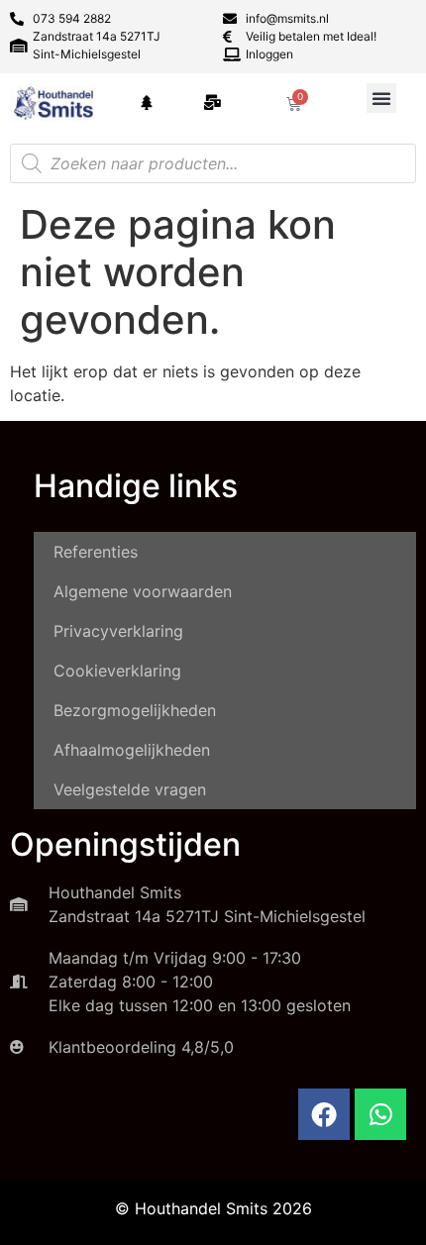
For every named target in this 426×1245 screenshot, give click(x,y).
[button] (381, 98)
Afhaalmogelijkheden (131, 750)
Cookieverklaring (117, 670)
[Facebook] (324, 1114)
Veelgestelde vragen (129, 789)
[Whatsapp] (380, 1114)
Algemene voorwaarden (142, 591)
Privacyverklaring (118, 631)
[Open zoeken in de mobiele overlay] (213, 163)
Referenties (95, 552)
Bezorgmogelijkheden (134, 710)
